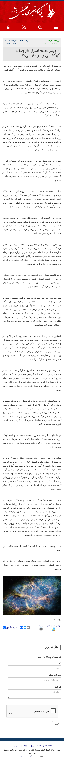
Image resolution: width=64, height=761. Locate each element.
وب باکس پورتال (24, 756)
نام (60, 662)
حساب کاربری (35, 746)
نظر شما (58, 687)
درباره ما (25, 746)
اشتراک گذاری (12, 627)
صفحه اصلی (47, 746)
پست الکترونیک (55, 675)
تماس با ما (16, 746)
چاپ (41, 626)
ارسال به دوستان (53, 626)
